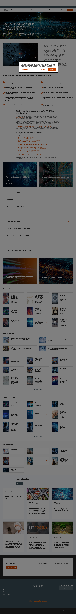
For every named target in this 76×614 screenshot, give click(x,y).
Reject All (43, 69)
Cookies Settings (25, 69)
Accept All (52, 69)
